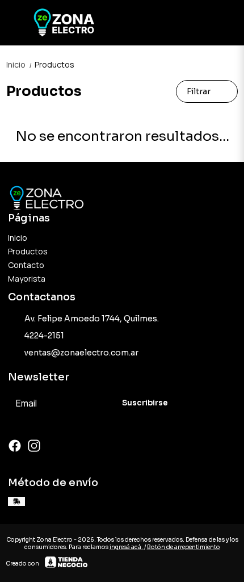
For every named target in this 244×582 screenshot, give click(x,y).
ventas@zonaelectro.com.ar (81, 352)
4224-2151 (44, 335)
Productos (54, 64)
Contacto (26, 264)
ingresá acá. (127, 547)
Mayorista (26, 278)
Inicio (19, 64)
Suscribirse (145, 403)
